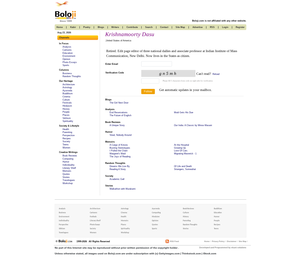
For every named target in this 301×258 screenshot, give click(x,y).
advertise (197, 27)
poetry (86, 27)
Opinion (66, 59)
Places (66, 115)
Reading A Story (118, 169)
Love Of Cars (180, 150)
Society (66, 141)
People (66, 112)
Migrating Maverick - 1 (185, 153)
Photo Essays (70, 62)
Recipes (67, 138)
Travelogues (69, 180)
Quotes (66, 174)
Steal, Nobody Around (121, 135)
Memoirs (67, 171)
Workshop (68, 183)
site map (180, 27)
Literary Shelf (69, 168)
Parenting (67, 132)
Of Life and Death (183, 166)
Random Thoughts (72, 76)
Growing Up (180, 148)
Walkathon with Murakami (123, 189)
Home (207, 241)
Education (68, 53)
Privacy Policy (218, 241)
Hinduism (67, 106)
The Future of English (120, 115)
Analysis (67, 46)
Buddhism (68, 93)
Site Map (242, 241)
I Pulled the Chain (119, 150)
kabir (73, 27)
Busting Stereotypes (120, 148)
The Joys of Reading (120, 156)
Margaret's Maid (118, 153)
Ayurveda (67, 90)
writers (115, 27)
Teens (66, 144)
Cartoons (67, 50)
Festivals (67, 102)
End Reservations (119, 112)
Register (240, 27)
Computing (68, 158)
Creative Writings (68, 152)
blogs (101, 27)
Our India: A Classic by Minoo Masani (193, 125)
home (59, 27)
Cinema (66, 96)
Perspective (69, 135)
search (149, 27)
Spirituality (68, 121)
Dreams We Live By (120, 166)
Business (67, 73)
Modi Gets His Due (183, 112)
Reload (215, 74)
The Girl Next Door (119, 102)
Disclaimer (231, 241)
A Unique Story (117, 125)
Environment (69, 56)
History (66, 109)
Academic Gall (117, 179)
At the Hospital (181, 145)
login (225, 27)
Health (66, 129)
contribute (132, 27)
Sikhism (67, 118)
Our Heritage (66, 81)
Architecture (69, 84)
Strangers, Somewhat (185, 169)
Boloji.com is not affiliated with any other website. (219, 20)
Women (66, 147)
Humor (66, 161)
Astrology (67, 87)
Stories (66, 177)
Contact (164, 27)
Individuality (69, 165)
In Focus (63, 43)
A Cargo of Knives (119, 145)
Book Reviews (70, 155)
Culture (66, 99)
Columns (64, 70)
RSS (212, 27)
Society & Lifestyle (69, 125)
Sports (66, 65)
